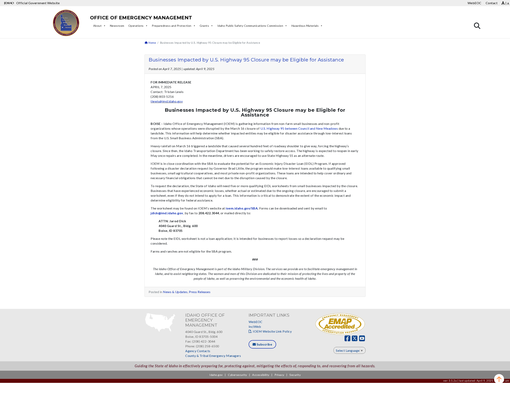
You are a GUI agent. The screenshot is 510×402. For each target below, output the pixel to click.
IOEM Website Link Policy (272, 331)
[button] (499, 379)
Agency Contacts (197, 351)
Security (295, 374)
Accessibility (260, 374)
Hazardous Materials (305, 25)
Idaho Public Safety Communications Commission (250, 25)
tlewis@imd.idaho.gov (167, 101)
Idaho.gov (216, 374)
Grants (204, 25)
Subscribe (264, 344)
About (97, 25)
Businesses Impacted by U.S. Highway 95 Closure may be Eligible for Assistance (246, 60)
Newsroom (117, 25)
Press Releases (199, 292)
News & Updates (175, 292)
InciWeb (255, 326)
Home (152, 42)
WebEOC (256, 322)
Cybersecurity (237, 374)
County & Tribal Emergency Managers (213, 356)
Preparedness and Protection (171, 25)
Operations (136, 25)
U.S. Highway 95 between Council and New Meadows (299, 128)
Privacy (279, 374)
